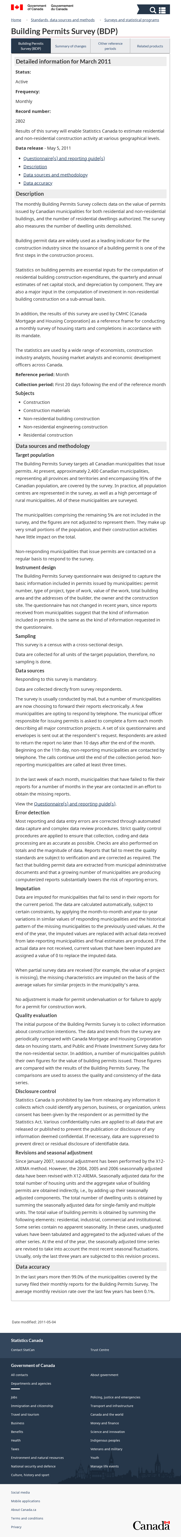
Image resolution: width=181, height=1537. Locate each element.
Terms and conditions (27, 1518)
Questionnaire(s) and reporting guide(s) (64, 158)
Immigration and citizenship (32, 1406)
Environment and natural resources (37, 1458)
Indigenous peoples (105, 1440)
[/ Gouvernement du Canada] (42, 8)
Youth (94, 1458)
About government (104, 1375)
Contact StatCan (23, 1350)
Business (17, 1423)
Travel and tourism (25, 1414)
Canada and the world (106, 1414)
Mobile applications (25, 1501)
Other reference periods (110, 45)
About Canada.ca (23, 1510)
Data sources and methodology (55, 175)
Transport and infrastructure (111, 1406)
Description (35, 167)
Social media (20, 1492)
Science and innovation (107, 1432)
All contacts (19, 1375)
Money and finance (104, 1423)
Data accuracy (37, 183)
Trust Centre (99, 1350)
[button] (154, 10)
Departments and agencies (31, 1383)
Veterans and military (106, 1449)
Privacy (16, 1527)
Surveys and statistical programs (131, 19)
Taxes (15, 1449)
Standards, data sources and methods (63, 19)
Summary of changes (70, 46)
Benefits (17, 1432)
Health (16, 1440)
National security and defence (33, 1466)
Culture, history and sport (30, 1475)
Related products (150, 46)
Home (16, 19)
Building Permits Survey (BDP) (30, 45)
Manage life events (104, 1466)
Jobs (14, 1397)
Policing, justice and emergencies (115, 1397)
